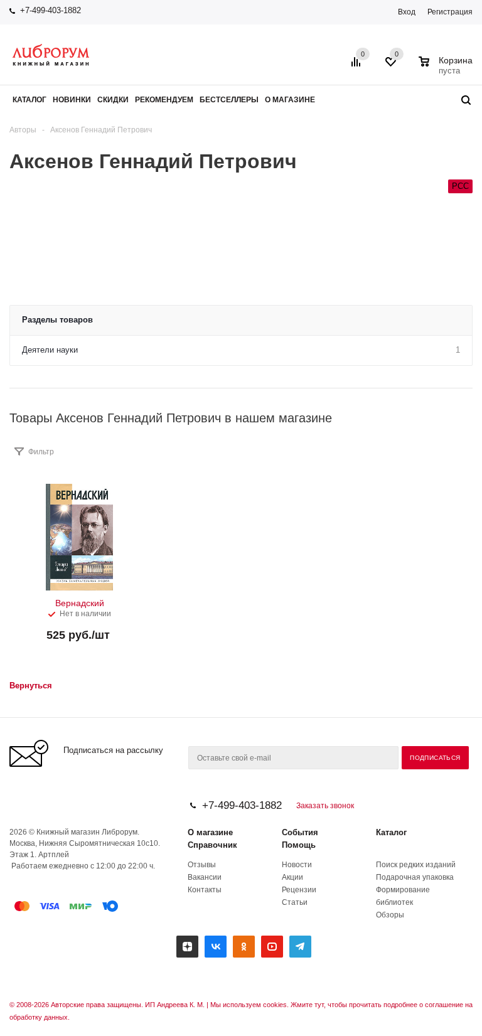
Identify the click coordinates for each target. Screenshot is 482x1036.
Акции (292, 877)
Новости (297, 864)
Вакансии (205, 877)
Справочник (212, 845)
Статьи (295, 902)
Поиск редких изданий (416, 864)
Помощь (299, 845)
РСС (460, 186)
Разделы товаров (57, 319)
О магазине (210, 832)
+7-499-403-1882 (50, 10)
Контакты (205, 889)
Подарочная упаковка (415, 877)
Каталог (391, 832)
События (300, 832)
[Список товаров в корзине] (447, 69)
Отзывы (202, 864)
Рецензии (299, 889)
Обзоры (390, 915)
